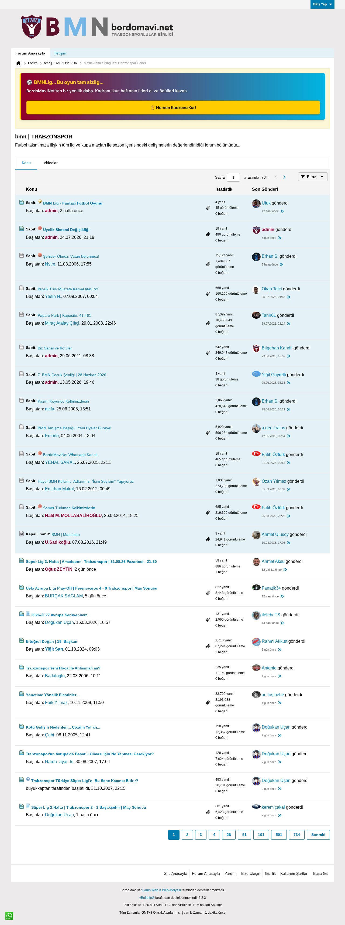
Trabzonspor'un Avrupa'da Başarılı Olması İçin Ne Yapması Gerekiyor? (90, 754)
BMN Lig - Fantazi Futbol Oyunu (72, 203)
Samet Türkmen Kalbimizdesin (69, 508)
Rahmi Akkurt (274, 641)
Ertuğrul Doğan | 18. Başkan (51, 641)
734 (297, 834)
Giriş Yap (320, 4)
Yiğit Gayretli (274, 374)
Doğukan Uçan (59, 622)
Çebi (49, 735)
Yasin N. (53, 296)
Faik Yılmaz (56, 702)
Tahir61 (269, 315)
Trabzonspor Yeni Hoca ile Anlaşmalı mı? (63, 668)
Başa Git (320, 873)
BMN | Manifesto (65, 534)
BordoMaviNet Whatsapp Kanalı (70, 455)
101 (261, 834)
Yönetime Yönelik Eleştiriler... (52, 695)
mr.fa (49, 409)
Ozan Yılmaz (274, 481)
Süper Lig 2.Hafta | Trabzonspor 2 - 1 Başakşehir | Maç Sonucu (88, 807)
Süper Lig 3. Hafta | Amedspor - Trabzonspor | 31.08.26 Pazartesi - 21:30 (91, 561)
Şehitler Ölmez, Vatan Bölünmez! (71, 256)
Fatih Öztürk (273, 454)
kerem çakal (273, 807)
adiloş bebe (273, 694)
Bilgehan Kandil (277, 348)
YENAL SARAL (60, 462)
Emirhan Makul (59, 489)
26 (229, 834)
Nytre (50, 264)
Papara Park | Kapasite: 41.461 (64, 315)
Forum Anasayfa (30, 53)
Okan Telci (272, 289)
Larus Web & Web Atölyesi (161, 890)
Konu (26, 163)
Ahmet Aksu (273, 561)
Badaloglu (55, 676)
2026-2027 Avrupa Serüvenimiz (59, 615)
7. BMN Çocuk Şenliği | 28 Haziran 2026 (72, 375)
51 (244, 834)
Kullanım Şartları (294, 873)
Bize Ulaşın (250, 873)
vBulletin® (146, 898)
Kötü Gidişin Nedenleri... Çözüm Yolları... (63, 727)
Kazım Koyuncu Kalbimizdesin (63, 401)
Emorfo (52, 435)
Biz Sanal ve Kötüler (55, 348)
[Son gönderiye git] (282, 211)
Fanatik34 (271, 588)
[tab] (26, 163)
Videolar (51, 163)
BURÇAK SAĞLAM (64, 596)
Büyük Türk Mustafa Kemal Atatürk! (68, 289)
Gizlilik (270, 873)
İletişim (60, 53)
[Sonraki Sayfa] (284, 177)
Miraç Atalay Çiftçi (62, 323)
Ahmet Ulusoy (275, 534)
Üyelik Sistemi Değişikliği (66, 229)
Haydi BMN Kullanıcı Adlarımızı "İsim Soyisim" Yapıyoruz (86, 481)
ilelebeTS (271, 615)
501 (279, 834)
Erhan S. (270, 256)
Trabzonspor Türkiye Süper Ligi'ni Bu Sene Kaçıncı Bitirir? (84, 780)
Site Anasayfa (175, 873)
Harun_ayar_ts (59, 761)
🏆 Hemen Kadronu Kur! (173, 107)
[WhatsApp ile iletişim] (9, 916)
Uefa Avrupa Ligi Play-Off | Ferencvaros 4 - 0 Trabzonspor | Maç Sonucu (91, 588)
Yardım (231, 873)
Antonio (269, 668)
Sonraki (318, 834)
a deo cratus (273, 428)
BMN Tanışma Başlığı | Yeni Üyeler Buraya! (74, 428)
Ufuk (266, 203)
